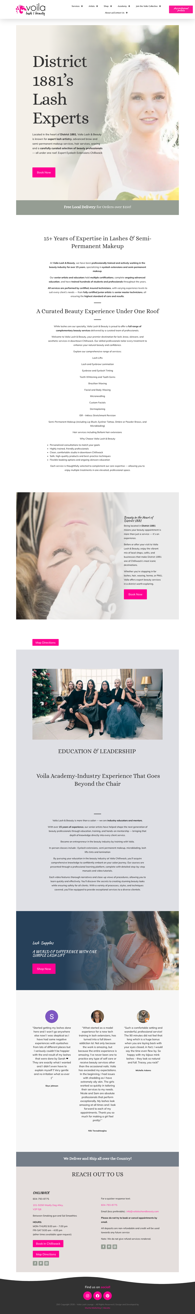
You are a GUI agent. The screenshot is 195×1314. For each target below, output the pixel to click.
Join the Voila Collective (147, 6)
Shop (106, 6)
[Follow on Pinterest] (41, 1263)
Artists (92, 6)
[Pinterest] (107, 1295)
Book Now (44, 172)
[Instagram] (87, 1295)
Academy (122, 6)
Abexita (106, 1308)
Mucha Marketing (93, 1308)
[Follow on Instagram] (46, 1263)
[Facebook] (97, 1295)
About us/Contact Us (114, 12)
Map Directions (46, 642)
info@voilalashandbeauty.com (142, 1211)
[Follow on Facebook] (35, 1263)
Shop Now (44, 969)
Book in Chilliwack (48, 1243)
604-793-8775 (109, 1205)
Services (76, 6)
